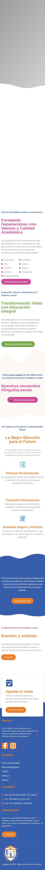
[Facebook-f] (5, 746)
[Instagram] (13, 746)
